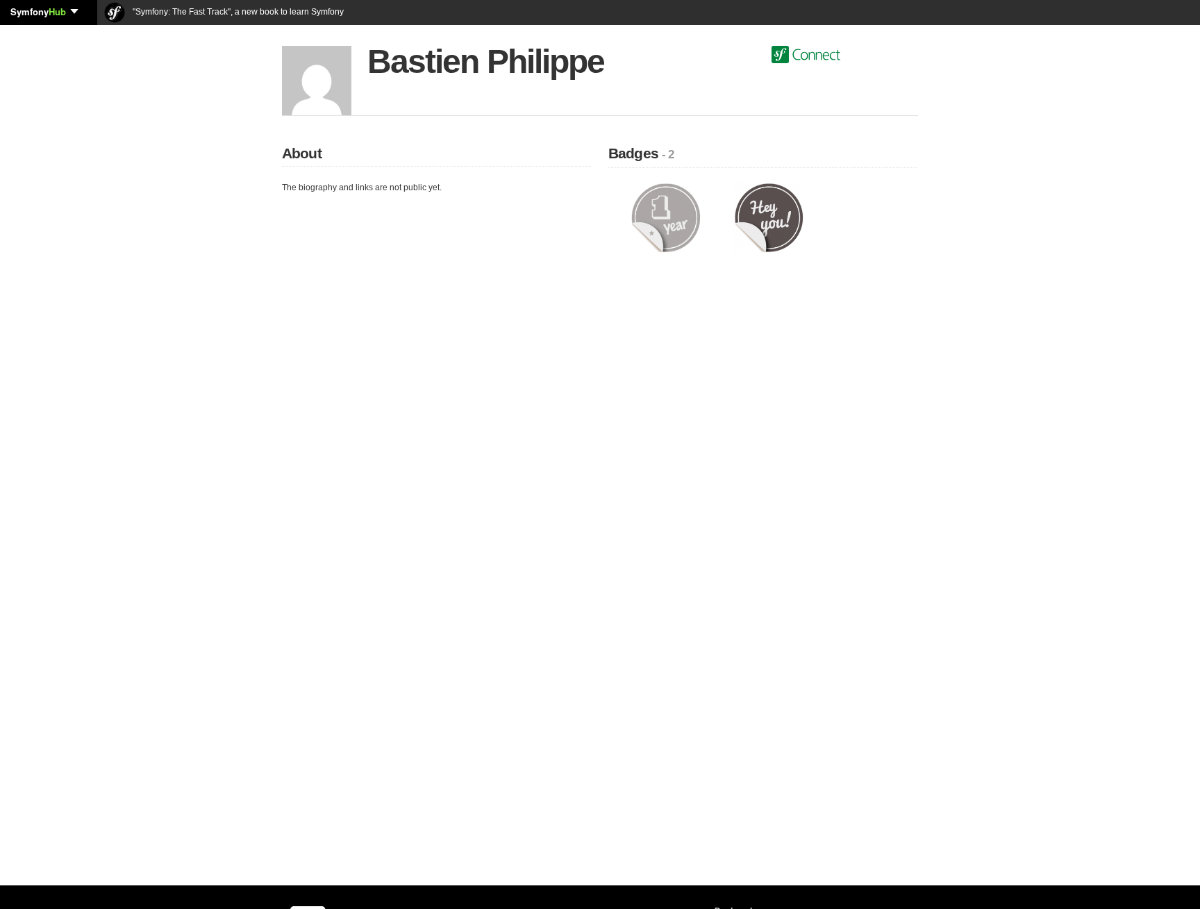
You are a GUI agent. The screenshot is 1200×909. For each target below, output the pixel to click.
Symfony (38, 11)
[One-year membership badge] (665, 217)
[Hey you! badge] (769, 217)
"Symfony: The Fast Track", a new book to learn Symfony (237, 12)
